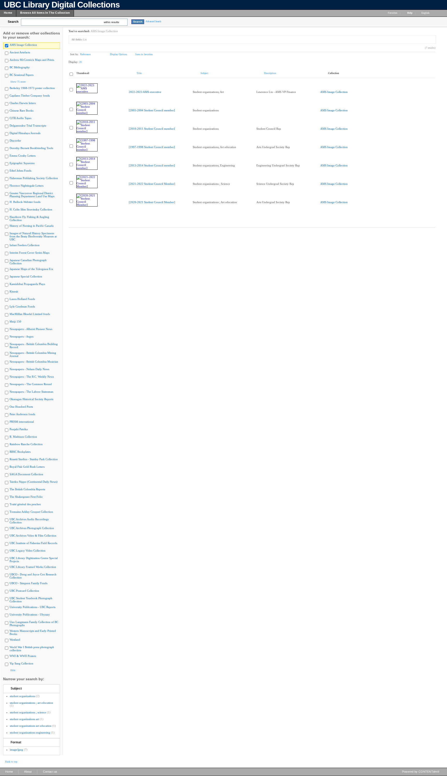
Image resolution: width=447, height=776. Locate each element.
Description (270, 73)
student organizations (22, 696)
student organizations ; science (28, 712)
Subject (16, 688)
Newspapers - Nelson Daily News (29, 369)
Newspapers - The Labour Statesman (31, 391)
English (425, 12)
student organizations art (24, 719)
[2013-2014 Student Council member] (152, 165)
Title (139, 73)
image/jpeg (16, 749)
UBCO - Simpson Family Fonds (28, 583)
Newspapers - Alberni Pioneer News (31, 329)
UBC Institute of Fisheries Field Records (33, 543)
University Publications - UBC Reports (32, 607)
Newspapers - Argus (21, 336)
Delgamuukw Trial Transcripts (28, 125)
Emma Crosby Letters (22, 155)
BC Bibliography (20, 67)
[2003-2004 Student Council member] (152, 110)
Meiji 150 (15, 321)
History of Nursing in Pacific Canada (32, 225)
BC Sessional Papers (21, 74)
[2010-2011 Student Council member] (152, 128)
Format (16, 742)
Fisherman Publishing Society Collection (34, 178)
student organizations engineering (30, 732)
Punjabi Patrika (19, 429)
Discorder (15, 140)
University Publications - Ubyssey (30, 614)
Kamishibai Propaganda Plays (27, 283)
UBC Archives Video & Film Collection (33, 535)
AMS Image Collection (23, 44)
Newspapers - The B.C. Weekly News (32, 376)
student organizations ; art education (31, 702)
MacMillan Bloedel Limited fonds (30, 314)
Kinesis (14, 291)
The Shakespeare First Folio (26, 496)
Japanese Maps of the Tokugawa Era (31, 268)
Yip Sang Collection (21, 663)
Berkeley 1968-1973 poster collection (32, 88)
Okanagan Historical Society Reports (31, 399)
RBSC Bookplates (20, 451)
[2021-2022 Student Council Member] (152, 183)
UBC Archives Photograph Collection (32, 528)
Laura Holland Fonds (22, 299)
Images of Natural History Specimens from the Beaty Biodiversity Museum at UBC (33, 236)
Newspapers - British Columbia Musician (34, 361)
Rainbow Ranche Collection (26, 444)
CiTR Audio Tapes (20, 118)
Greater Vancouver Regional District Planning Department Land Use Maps (32, 195)
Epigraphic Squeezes (22, 163)
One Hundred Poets (21, 406)
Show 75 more (18, 81)
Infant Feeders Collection (25, 245)
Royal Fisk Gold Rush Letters (27, 466)
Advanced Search (153, 21)
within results (111, 22)
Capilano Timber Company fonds (30, 95)
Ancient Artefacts (20, 52)
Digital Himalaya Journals (25, 133)
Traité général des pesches (25, 504)
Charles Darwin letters (23, 103)
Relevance (85, 54)
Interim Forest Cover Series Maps (29, 252)
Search (13, 22)
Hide (12, 670)
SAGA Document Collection (26, 474)
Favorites (392, 12)
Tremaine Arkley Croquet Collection (31, 511)
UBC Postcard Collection (24, 590)
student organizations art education (30, 725)
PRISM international (22, 421)
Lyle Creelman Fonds (22, 306)
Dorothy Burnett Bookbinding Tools (31, 148)
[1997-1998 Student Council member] (152, 147)
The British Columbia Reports (27, 489)
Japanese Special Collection (26, 276)
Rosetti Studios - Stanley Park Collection (34, 459)
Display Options (118, 54)
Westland (15, 639)
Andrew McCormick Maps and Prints (32, 59)
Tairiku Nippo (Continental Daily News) (33, 481)
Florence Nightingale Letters (26, 185)
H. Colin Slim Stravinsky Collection (31, 209)
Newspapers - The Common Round (31, 384)
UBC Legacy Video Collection (28, 550)
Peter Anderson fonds (22, 414)
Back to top (11, 761)
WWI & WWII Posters (23, 655)
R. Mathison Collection (23, 436)
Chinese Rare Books (21, 110)
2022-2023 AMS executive (145, 91)
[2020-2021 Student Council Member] (152, 202)
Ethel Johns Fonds (20, 170)
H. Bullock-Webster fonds (25, 201)
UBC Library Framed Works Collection (33, 566)
